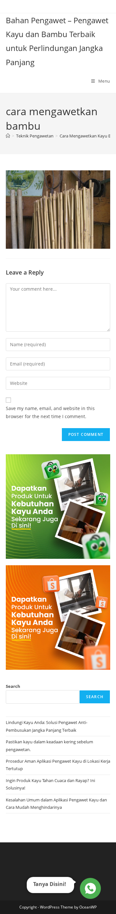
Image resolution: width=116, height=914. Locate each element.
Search (13, 686)
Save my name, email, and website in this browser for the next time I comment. (50, 412)
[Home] (8, 136)
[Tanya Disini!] (89, 890)
